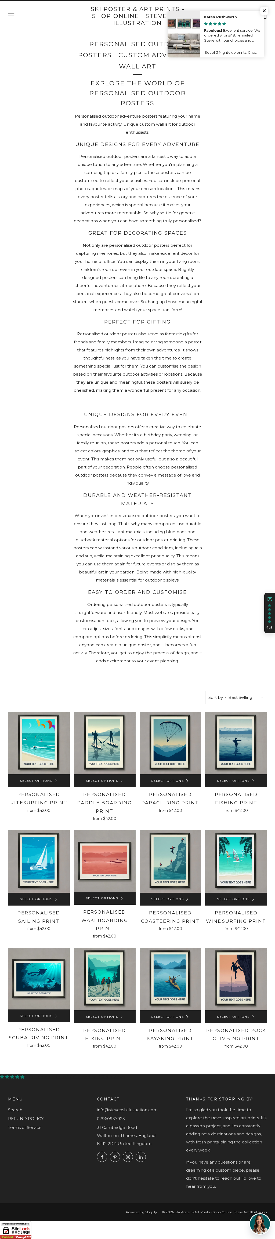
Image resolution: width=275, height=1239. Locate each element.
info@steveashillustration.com (127, 1109)
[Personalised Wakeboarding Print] (105, 861)
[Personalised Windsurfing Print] (236, 861)
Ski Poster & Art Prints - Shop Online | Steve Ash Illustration (137, 16)
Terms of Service (25, 1127)
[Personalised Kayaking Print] (170, 979)
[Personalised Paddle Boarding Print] (105, 743)
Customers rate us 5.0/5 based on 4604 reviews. (77, 1076)
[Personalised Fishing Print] (236, 743)
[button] (264, 11)
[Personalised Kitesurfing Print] (39, 743)
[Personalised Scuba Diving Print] (39, 978)
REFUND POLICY (26, 1118)
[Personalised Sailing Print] (39, 861)
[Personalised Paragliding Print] (170, 743)
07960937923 (111, 1118)
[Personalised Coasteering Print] (170, 861)
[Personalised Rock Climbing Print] (236, 979)
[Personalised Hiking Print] (105, 979)
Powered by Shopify (141, 1212)
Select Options (36, 781)
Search (15, 1109)
